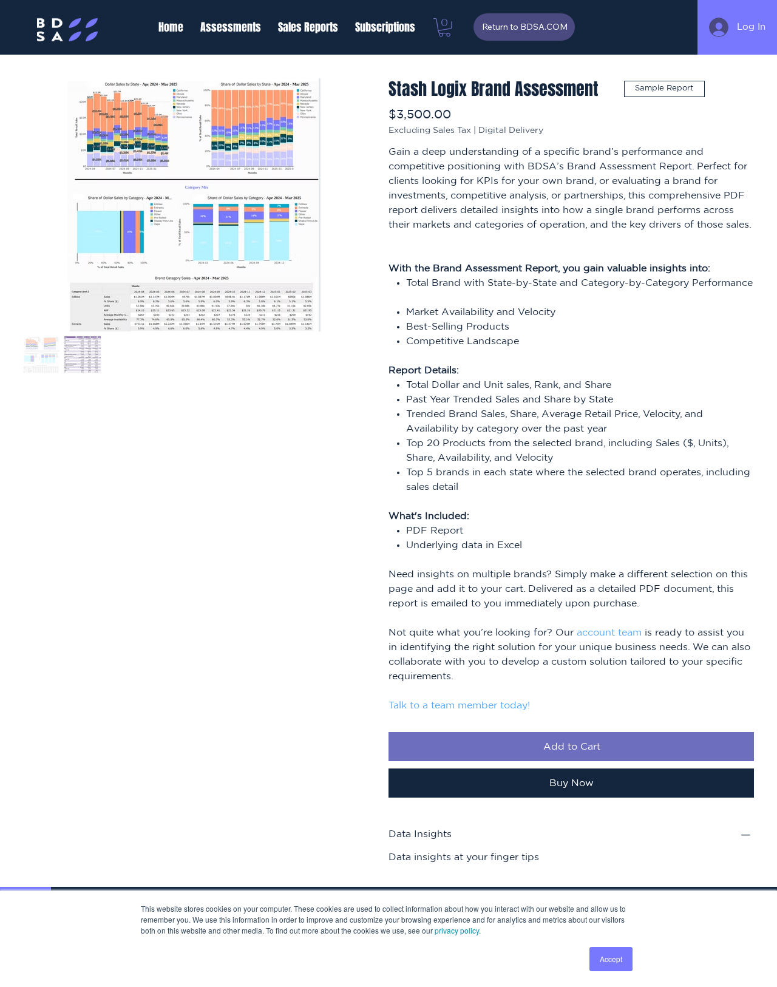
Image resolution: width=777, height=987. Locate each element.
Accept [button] (611, 959)
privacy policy (457, 930)
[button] (230, 27)
